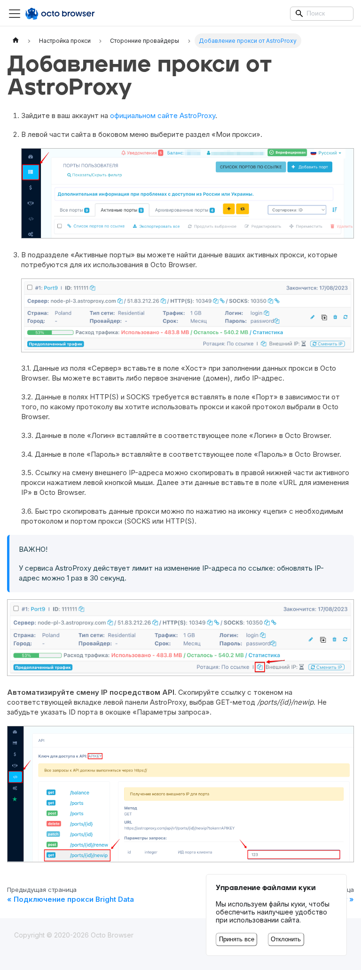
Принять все (236, 939)
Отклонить (286, 939)
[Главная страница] (15, 40)
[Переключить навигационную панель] (15, 14)
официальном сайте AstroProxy (162, 115)
